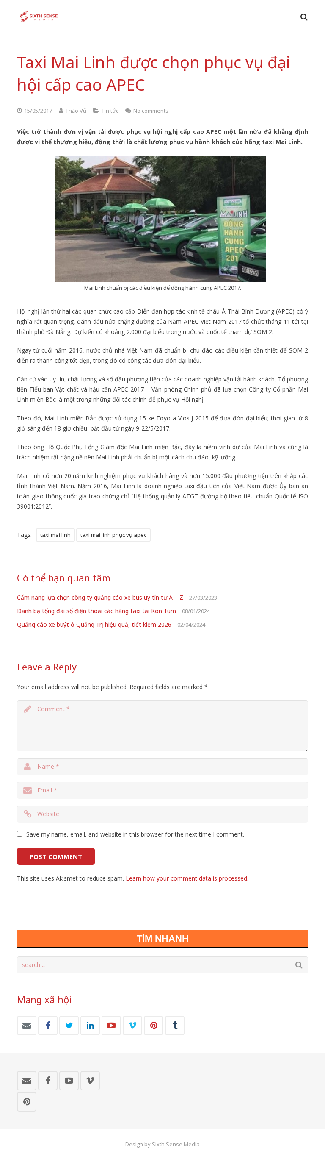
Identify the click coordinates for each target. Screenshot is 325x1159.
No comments (150, 110)
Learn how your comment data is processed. (187, 878)
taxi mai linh (55, 535)
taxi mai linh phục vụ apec (113, 535)
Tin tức (110, 110)
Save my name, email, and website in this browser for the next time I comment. (135, 834)
